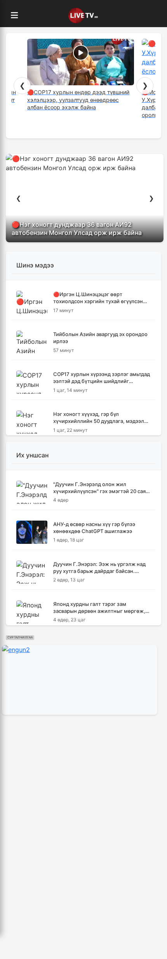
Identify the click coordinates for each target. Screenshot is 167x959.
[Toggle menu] (14, 15)
